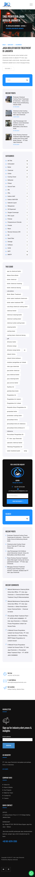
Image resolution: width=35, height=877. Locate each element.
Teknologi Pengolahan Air (14, 447)
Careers (6, 798)
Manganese (11, 206)
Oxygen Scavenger (13, 212)
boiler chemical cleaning (14, 284)
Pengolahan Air (11, 395)
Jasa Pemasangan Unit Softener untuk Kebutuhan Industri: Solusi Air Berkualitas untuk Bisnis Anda (21, 124)
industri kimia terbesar (14, 358)
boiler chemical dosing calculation (14, 288)
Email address (7, 737)
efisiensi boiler (11, 342)
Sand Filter (11, 238)
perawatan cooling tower (14, 416)
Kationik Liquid (12, 203)
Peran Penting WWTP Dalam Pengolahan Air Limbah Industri (17, 638)
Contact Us (7, 796)
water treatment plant (13, 451)
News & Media (8, 787)
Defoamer (10, 180)
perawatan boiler (12, 411)
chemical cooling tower (14, 319)
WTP (9, 251)
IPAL (9, 193)
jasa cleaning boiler (13, 379)
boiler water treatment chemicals (17, 298)
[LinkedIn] (8, 869)
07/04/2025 (16, 130)
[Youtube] (3, 869)
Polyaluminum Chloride (14, 222)
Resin (9, 229)
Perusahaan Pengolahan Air (15, 434)
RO (8, 235)
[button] (31, 873)
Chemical (10, 170)
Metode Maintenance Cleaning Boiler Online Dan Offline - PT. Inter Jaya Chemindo (18, 592)
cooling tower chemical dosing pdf (16, 335)
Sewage (10, 242)
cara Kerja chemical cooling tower (17, 307)
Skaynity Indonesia (13, 859)
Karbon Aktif (11, 196)
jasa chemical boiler (13, 375)
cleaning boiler (11, 327)
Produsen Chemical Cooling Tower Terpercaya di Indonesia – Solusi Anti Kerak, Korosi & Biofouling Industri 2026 (21, 101)
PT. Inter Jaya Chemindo (14, 439)
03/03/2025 (16, 144)
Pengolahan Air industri (14, 399)
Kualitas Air (10, 387)
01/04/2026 (16, 107)
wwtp (25, 451)
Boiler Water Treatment (14, 294)
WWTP (10, 255)
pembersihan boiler (13, 391)
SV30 (9, 248)
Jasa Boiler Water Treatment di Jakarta (17, 50)
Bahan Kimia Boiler (12, 275)
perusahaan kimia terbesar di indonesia (16, 428)
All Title (10, 161)
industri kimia (11, 354)
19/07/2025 (16, 117)
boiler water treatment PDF (15, 302)
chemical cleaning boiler (14, 315)
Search (8, 514)
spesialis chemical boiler (14, 443)
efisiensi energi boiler (13, 350)
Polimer (10, 219)
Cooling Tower (12, 177)
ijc (24, 350)
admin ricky (10, 45)
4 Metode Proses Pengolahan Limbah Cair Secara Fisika (17, 623)
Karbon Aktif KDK (13, 199)
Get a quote (5, 769)
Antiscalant (11, 164)
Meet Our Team (8, 793)
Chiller (9, 174)
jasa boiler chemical (13, 370)
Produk (10, 225)
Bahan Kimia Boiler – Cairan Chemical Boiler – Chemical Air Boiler (18, 609)
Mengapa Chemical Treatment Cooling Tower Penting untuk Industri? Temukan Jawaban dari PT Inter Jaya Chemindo (17, 569)
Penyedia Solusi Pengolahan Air (16, 407)
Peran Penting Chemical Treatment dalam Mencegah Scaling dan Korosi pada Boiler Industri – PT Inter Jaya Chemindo (21, 138)
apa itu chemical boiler (14, 271)
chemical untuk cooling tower (16, 323)
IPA (9, 190)
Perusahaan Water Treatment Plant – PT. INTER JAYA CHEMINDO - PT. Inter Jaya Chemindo (18, 618)
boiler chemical (11, 279)
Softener (10, 245)
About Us (7, 785)
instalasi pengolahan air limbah (16, 362)
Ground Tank (11, 186)
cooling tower (11, 331)
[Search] (26, 80)
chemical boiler (11, 311)
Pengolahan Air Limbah (14, 403)
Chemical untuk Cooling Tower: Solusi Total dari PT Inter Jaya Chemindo (21, 113)
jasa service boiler (12, 383)
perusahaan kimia (12, 420)
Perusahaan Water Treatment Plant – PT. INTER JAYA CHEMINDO (18, 652)
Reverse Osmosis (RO (14, 232)
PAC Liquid (11, 216)
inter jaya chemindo (13, 366)
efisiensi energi (11, 346)
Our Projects (7, 790)
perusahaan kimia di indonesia (16, 424)
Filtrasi (10, 183)
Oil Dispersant (12, 209)
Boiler (4, 45)
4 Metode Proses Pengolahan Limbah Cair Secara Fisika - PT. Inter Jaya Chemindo (18, 632)
